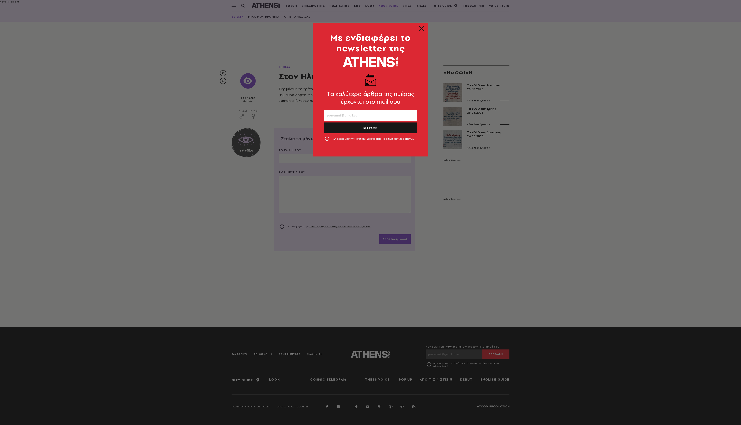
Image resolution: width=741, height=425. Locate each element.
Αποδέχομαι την (373, 138)
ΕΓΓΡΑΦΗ (370, 127)
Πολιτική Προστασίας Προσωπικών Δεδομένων (384, 138)
